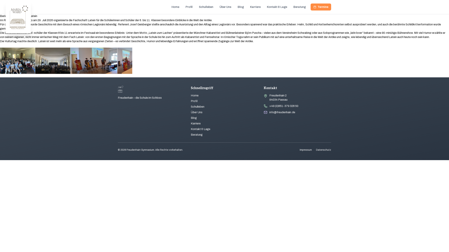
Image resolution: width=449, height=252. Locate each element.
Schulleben (206, 6)
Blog (241, 6)
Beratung (299, 6)
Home (175, 6)
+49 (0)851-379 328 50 (283, 105)
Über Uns (225, 6)
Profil (189, 6)
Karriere (255, 6)
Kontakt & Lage (277, 6)
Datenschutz (323, 150)
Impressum (306, 150)
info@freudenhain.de (282, 112)
